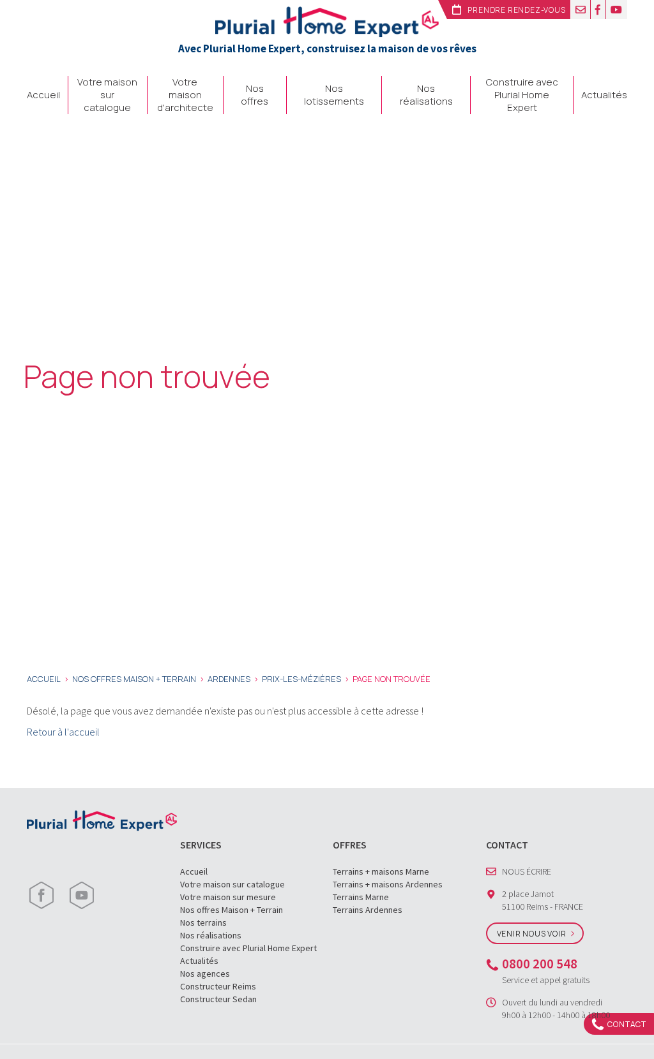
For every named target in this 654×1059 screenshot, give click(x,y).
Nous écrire (526, 871)
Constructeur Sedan (218, 999)
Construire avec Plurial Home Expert (522, 95)
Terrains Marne (361, 897)
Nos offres (254, 95)
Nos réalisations (426, 95)
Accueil (43, 95)
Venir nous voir (532, 933)
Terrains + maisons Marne (381, 871)
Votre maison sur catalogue (107, 95)
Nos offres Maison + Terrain (231, 909)
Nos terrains (203, 922)
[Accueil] (327, 20)
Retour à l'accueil (63, 731)
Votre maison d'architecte (185, 95)
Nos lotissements (334, 95)
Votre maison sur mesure (228, 897)
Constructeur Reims (218, 986)
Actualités (604, 95)
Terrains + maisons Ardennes (388, 884)
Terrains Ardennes (367, 909)
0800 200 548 (539, 963)
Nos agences (205, 973)
